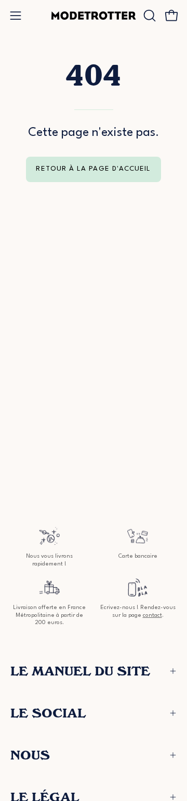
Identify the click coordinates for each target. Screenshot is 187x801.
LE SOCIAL (48, 713)
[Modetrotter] (93, 15)
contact (152, 615)
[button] (148, 15)
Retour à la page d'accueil (93, 168)
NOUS (30, 755)
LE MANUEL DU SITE (80, 671)
